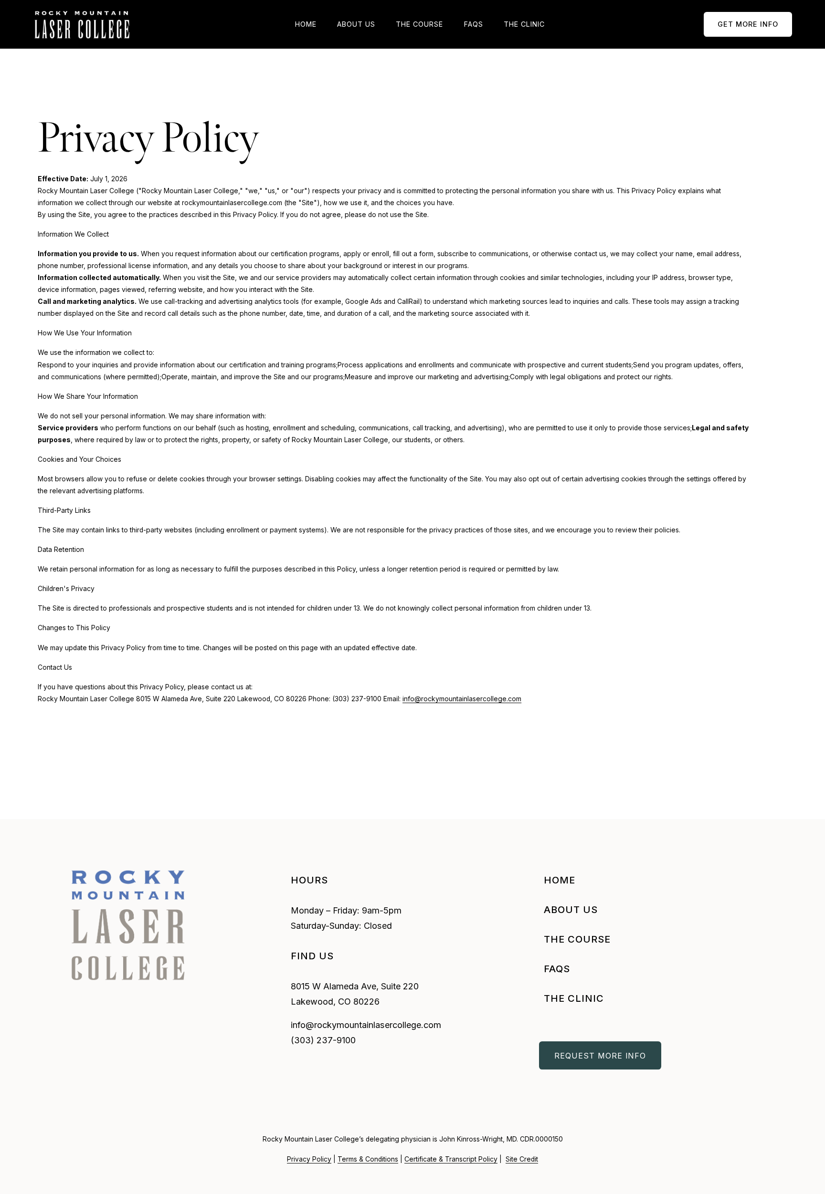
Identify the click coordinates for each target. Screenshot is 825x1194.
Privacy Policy (309, 1159)
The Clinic (524, 24)
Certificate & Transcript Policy (450, 1159)
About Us (356, 24)
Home (306, 24)
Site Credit (522, 1159)
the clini (570, 998)
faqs (557, 969)
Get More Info (748, 24)
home (559, 880)
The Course (419, 24)
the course (577, 939)
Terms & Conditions (368, 1159)
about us (571, 909)
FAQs (473, 24)
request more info (600, 1055)
